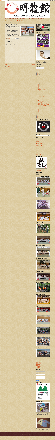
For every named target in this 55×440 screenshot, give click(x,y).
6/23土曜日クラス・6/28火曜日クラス (42, 90)
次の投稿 (6, 64)
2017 (37, 115)
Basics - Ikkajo (38, 364)
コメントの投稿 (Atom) (9, 66)
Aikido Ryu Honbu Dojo (39, 170)
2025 (37, 73)
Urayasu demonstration (40, 100)
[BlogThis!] (16, 38)
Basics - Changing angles (39, 361)
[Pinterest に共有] (18, 38)
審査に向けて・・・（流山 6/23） (42, 89)
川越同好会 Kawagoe (39, 143)
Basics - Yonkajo (38, 365)
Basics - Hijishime (38, 366)
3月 (38, 111)
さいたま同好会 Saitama (39, 141)
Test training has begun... (41, 101)
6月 (38, 88)
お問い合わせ (19, 20)
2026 (37, 72)
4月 (38, 110)
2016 (37, 116)
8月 (38, 86)
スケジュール (12, 20)
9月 (38, 85)
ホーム (7, 20)
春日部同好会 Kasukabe (39, 145)
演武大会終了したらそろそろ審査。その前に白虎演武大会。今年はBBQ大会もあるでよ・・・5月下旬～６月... (44, 105)
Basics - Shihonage (38, 363)
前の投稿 (33, 64)
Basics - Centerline (38, 362)
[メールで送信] (15, 38)
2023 (37, 75)
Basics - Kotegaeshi (38, 367)
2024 (37, 74)
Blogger (32, 434)
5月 (38, 109)
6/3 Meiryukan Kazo (40, 102)
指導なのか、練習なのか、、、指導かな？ (43, 103)
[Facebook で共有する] (17, 38)
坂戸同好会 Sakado (38, 154)
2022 (37, 76)
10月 (38, 84)
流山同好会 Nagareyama (39, 147)
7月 (38, 87)
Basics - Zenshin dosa (39, 360)
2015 (37, 117)
